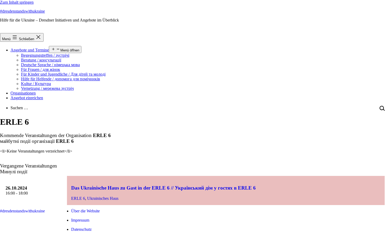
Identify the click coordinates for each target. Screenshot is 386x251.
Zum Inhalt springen (17, 2)
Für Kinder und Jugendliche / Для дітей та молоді (63, 74)
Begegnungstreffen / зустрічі (45, 55)
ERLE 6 (78, 198)
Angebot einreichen (27, 98)
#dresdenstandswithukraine (22, 11)
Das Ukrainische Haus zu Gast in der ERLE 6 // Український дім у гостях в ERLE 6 (163, 188)
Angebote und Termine (30, 50)
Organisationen (23, 93)
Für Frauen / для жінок (40, 69)
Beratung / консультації (41, 60)
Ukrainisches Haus (102, 198)
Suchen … (19, 108)
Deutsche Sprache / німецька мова (50, 64)
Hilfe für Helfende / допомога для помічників (60, 79)
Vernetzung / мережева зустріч (47, 88)
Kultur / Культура (36, 83)
